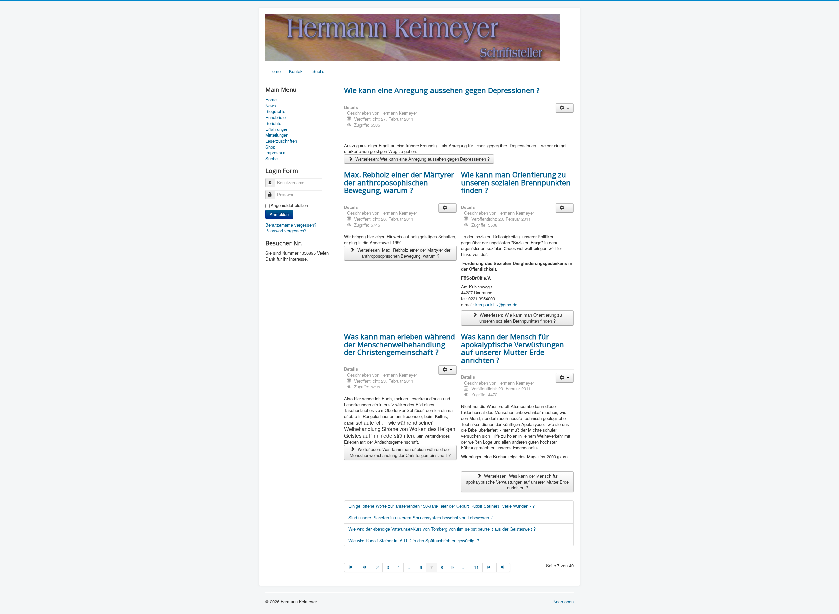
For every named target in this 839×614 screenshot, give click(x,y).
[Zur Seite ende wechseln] (503, 567)
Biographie (275, 111)
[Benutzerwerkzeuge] (565, 108)
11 (476, 567)
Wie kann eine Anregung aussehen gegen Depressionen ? (442, 90)
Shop (270, 147)
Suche (318, 71)
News (270, 106)
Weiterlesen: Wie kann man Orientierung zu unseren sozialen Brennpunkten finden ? (520, 318)
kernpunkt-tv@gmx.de (496, 304)
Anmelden (279, 214)
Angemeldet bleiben (289, 205)
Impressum (276, 153)
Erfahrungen (276, 129)
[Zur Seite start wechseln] (351, 567)
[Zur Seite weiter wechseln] (490, 567)
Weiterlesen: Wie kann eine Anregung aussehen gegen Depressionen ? (422, 159)
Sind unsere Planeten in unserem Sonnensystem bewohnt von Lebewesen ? (420, 517)
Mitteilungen (276, 135)
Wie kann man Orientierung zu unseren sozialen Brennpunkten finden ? (516, 182)
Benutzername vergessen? (290, 225)
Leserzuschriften (281, 141)
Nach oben (563, 601)
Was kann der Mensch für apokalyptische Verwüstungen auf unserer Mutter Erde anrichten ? (512, 348)
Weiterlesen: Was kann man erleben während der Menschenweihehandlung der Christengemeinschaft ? (400, 452)
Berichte (273, 123)
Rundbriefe (275, 117)
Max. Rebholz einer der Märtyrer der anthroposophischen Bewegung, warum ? (399, 182)
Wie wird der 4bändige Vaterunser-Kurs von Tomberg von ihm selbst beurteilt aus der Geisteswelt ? (442, 529)
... (410, 567)
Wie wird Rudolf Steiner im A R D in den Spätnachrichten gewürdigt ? (413, 540)
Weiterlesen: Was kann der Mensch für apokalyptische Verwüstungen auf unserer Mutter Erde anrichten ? (517, 482)
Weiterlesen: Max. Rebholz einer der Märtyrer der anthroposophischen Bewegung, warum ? (403, 253)
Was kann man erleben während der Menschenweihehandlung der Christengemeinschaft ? (399, 344)
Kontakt (296, 71)
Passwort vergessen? (285, 231)
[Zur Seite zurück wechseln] (365, 567)
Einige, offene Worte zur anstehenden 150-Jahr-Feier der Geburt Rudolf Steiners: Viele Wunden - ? (441, 506)
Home (275, 71)
